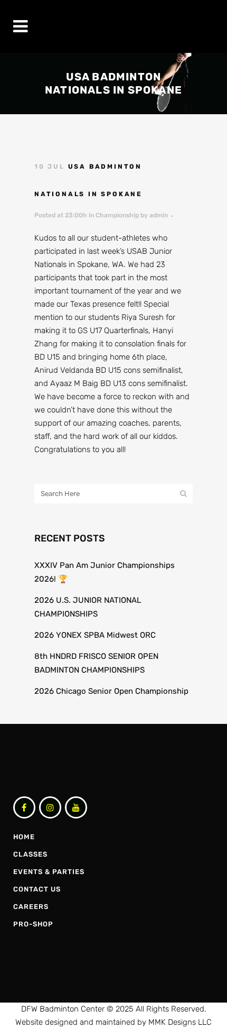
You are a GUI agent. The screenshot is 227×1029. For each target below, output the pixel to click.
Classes (30, 854)
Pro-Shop (33, 924)
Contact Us (37, 889)
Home (24, 837)
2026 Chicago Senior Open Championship (111, 691)
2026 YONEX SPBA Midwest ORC (95, 635)
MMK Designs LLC (180, 1022)
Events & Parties (48, 872)
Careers (31, 907)
